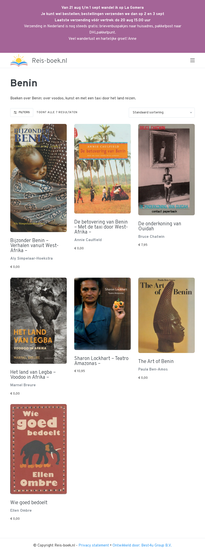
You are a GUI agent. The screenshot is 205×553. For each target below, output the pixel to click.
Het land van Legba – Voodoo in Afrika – (33, 375)
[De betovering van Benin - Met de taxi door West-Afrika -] (102, 169)
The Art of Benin (156, 361)
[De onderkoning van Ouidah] (166, 169)
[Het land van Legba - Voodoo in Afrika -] (38, 321)
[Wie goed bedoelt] (38, 449)
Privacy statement (94, 545)
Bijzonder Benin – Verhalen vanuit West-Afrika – (34, 246)
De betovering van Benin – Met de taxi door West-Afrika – (101, 227)
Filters (24, 112)
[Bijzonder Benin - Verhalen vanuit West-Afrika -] (38, 178)
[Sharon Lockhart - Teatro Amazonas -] (102, 314)
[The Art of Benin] (166, 315)
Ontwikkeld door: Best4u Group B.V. (142, 545)
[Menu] (192, 60)
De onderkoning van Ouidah (159, 226)
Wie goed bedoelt (29, 503)
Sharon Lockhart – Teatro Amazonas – (101, 361)
